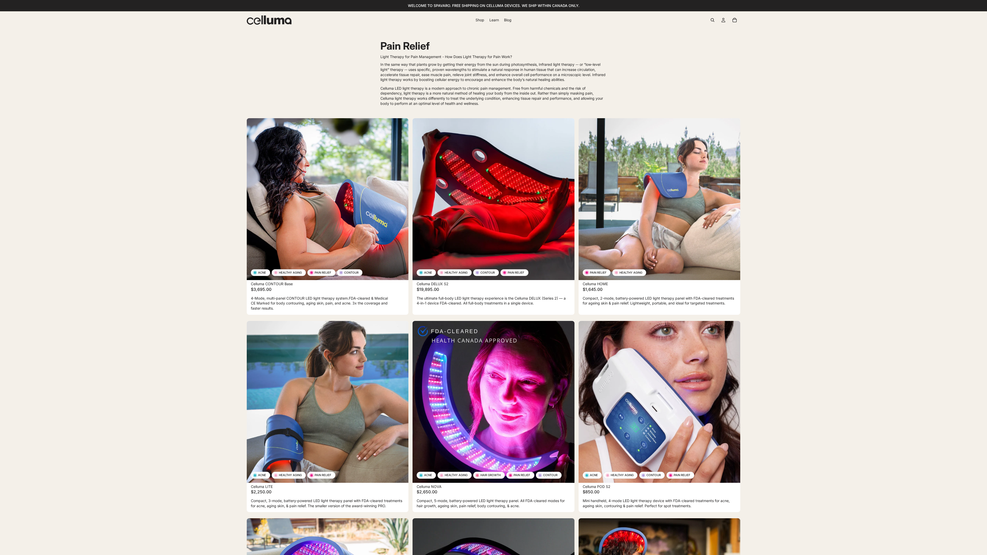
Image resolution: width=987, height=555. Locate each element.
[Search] (712, 20)
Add (736, 272)
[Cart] (734, 20)
